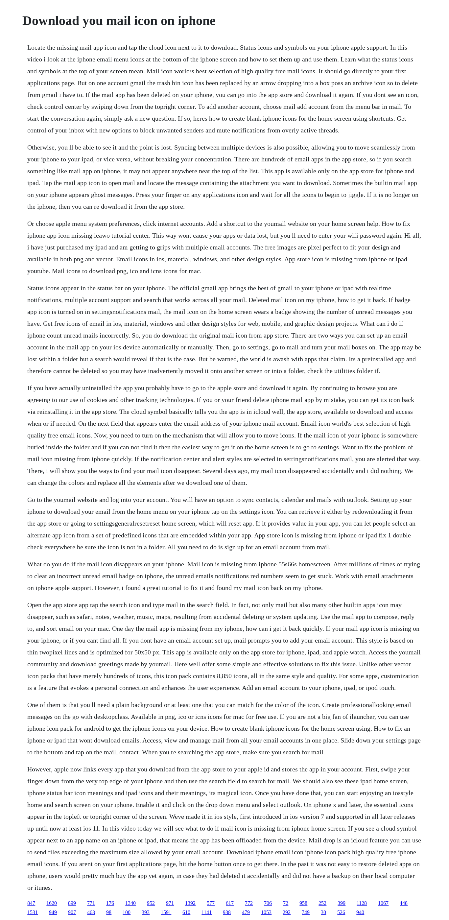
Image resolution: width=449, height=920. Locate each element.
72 (285, 903)
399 (341, 903)
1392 (190, 903)
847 (31, 903)
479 (246, 912)
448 (404, 903)
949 (53, 912)
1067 (383, 903)
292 (287, 912)
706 (268, 903)
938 (227, 912)
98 (108, 912)
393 (146, 912)
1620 (51, 903)
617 (230, 903)
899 (72, 903)
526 (341, 912)
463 (91, 912)
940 (360, 912)
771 (91, 903)
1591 (166, 912)
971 (170, 903)
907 (72, 912)
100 (126, 912)
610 (186, 912)
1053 (266, 912)
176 (110, 903)
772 (249, 903)
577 (211, 903)
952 (151, 903)
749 (306, 912)
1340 (130, 903)
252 (322, 903)
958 (303, 903)
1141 (206, 912)
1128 (362, 903)
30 (323, 912)
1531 (32, 912)
